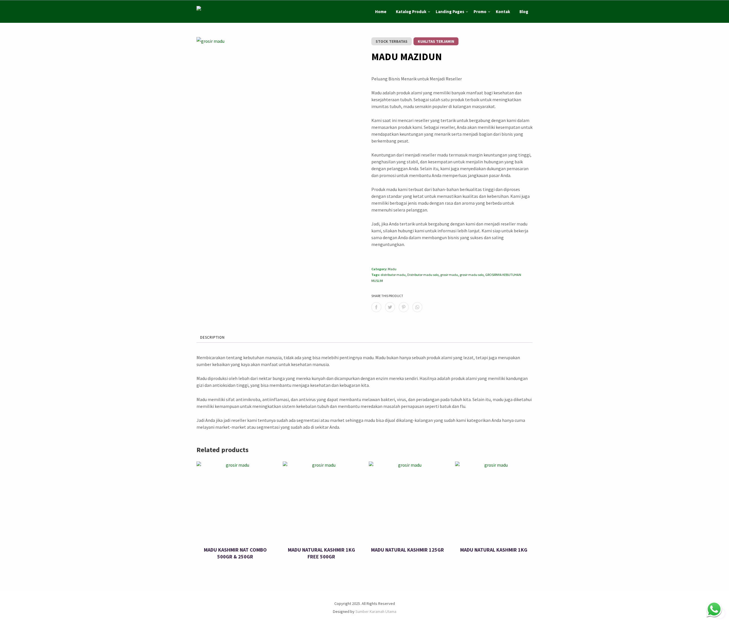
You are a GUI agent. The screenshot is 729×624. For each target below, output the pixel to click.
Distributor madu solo (423, 275)
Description (212, 337)
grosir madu (449, 275)
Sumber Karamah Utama (375, 611)
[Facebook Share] (376, 307)
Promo (480, 11)
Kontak (503, 11)
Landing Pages (450, 11)
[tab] (212, 338)
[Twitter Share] (390, 307)
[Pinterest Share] (404, 307)
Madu (392, 269)
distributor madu (393, 275)
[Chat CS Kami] (714, 609)
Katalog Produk (411, 11)
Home (380, 11)
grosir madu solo (472, 275)
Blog (523, 11)
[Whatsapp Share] (417, 307)
